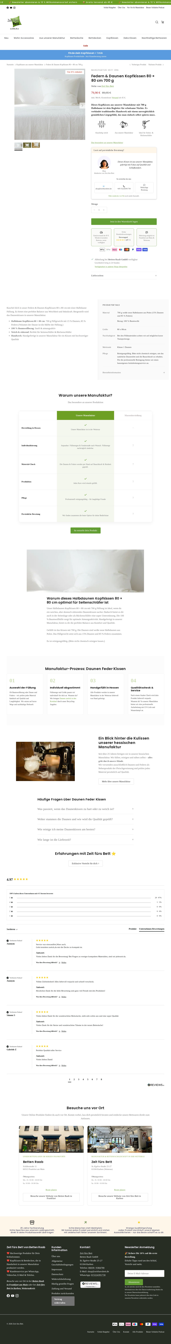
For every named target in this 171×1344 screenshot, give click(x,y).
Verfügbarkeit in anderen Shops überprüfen (111, 267)
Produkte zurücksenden (63, 1293)
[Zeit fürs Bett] (15, 22)
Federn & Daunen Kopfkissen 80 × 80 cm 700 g (64, 65)
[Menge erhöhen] (104, 210)
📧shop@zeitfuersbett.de (104, 187)
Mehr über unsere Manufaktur (116, 781)
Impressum (57, 1269)
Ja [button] (59, 962)
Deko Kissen (130, 38)
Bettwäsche (76, 38)
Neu (6, 38)
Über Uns (121, 8)
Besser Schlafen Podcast (155, 8)
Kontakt (126, 1332)
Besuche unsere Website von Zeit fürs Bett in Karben (119, 1197)
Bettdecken (95, 38)
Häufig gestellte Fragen (63, 1284)
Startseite (10, 65)
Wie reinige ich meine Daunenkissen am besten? (66, 829)
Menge (94, 204)
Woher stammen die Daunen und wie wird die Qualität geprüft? (75, 819)
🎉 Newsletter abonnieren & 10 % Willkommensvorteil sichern (43, 2)
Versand (115, 98)
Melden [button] (63, 962)
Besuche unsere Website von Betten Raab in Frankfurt (51, 1197)
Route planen (51, 1190)
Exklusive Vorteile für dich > (85, 863)
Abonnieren (133, 1282)
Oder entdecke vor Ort (116, 196)
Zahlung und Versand (62, 1288)
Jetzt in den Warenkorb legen (124, 221)
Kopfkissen (112, 38)
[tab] (132, 929)
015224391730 (98, 1275)
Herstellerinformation (112, 372)
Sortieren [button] (11, 929)
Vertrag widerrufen (59, 1301)
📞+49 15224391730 (124, 187)
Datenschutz (57, 1274)
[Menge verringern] (93, 210)
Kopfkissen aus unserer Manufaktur (29, 65)
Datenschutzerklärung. (140, 1292)
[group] (21, 879)
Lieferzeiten (97, 275)
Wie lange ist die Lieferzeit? (54, 839)
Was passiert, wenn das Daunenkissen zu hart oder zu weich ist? (75, 809)
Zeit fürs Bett (107, 86)
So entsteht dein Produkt (85, 530)
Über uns (56, 1256)
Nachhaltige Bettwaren (154, 38)
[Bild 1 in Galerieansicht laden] (49, 104)
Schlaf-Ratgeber (110, 8)
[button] (69, 1079)
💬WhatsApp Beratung (144, 187)
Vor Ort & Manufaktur (135, 8)
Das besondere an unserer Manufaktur (107, 142)
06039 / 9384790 (96, 1268)
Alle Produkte (137, 1332)
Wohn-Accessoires (24, 38)
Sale (85, 45)
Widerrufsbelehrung (61, 1279)
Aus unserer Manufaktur (52, 38)
